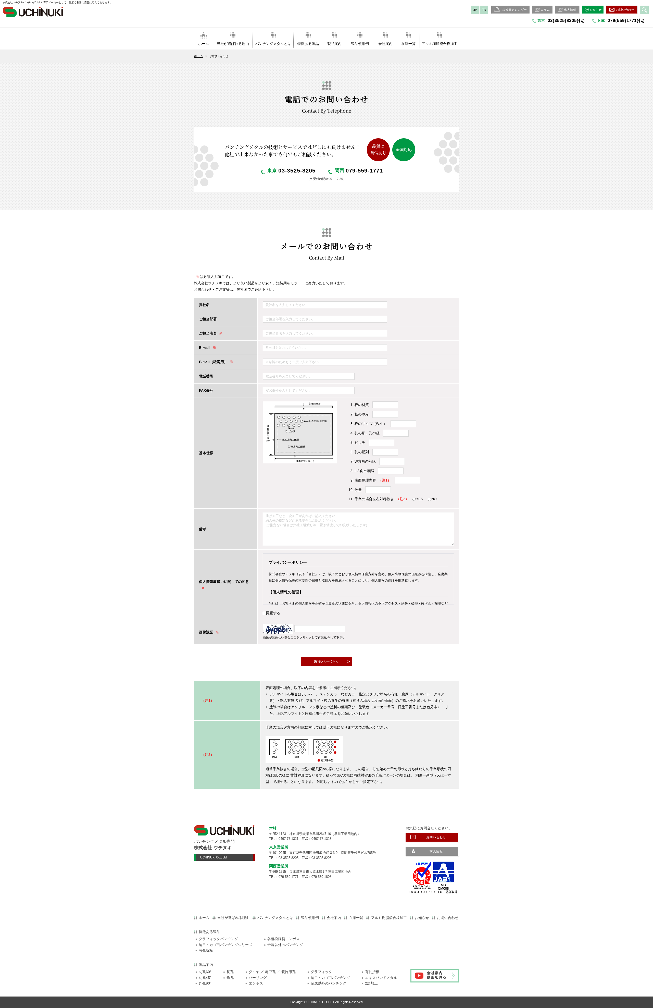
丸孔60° (205, 972)
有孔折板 (206, 950)
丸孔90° (205, 983)
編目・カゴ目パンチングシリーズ (225, 945)
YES (419, 499)
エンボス (256, 983)
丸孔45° (205, 978)
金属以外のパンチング (285, 945)
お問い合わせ (625, 9)
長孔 (230, 972)
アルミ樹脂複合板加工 (439, 44)
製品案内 (334, 44)
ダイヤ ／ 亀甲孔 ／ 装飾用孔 (272, 972)
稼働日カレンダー (515, 9)
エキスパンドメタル (381, 978)
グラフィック (321, 972)
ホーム (203, 44)
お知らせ (595, 9)
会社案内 (385, 44)
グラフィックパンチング (218, 939)
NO (434, 499)
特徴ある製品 (308, 44)
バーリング (258, 978)
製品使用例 (360, 44)
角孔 (230, 978)
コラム (545, 9)
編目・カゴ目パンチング (330, 978)
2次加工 (371, 983)
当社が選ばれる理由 (233, 44)
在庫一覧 (408, 44)
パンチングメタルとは (273, 44)
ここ (293, 637)
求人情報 (570, 9)
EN (484, 10)
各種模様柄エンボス (283, 939)
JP (475, 10)
